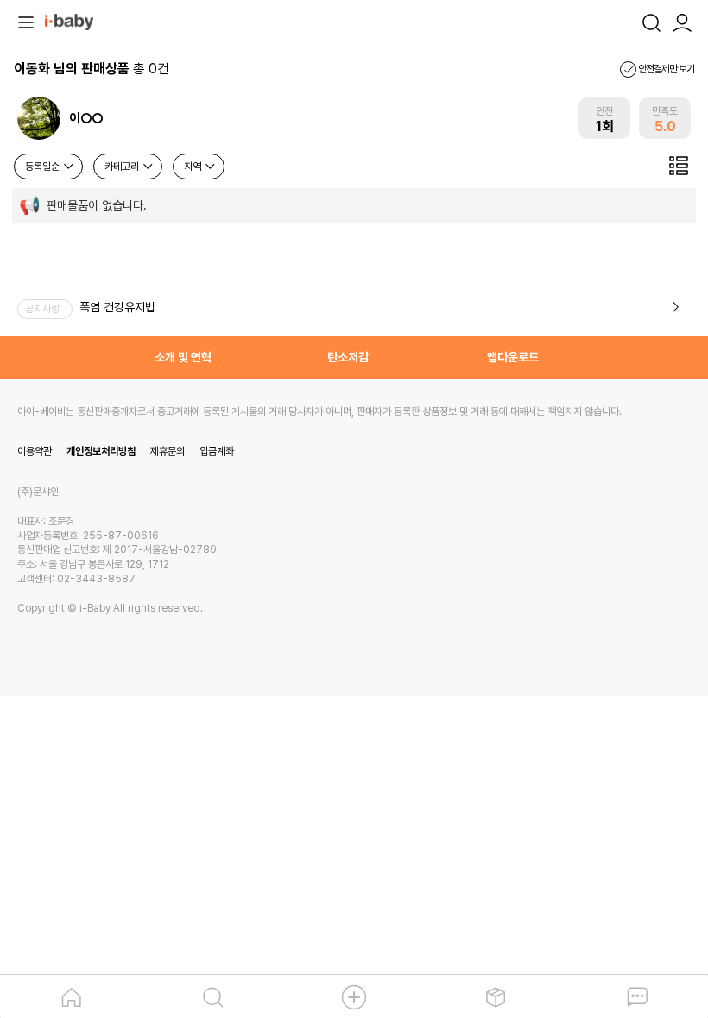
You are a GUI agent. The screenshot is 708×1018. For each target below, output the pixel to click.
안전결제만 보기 (665, 69)
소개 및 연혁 (183, 357)
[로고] (69, 21)
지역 (194, 166)
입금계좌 (216, 451)
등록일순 (43, 166)
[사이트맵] (25, 21)
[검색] (651, 21)
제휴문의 (167, 451)
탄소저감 (348, 357)
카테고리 (123, 166)
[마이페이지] (682, 21)
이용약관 (34, 451)
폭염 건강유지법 (117, 307)
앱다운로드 (513, 357)
